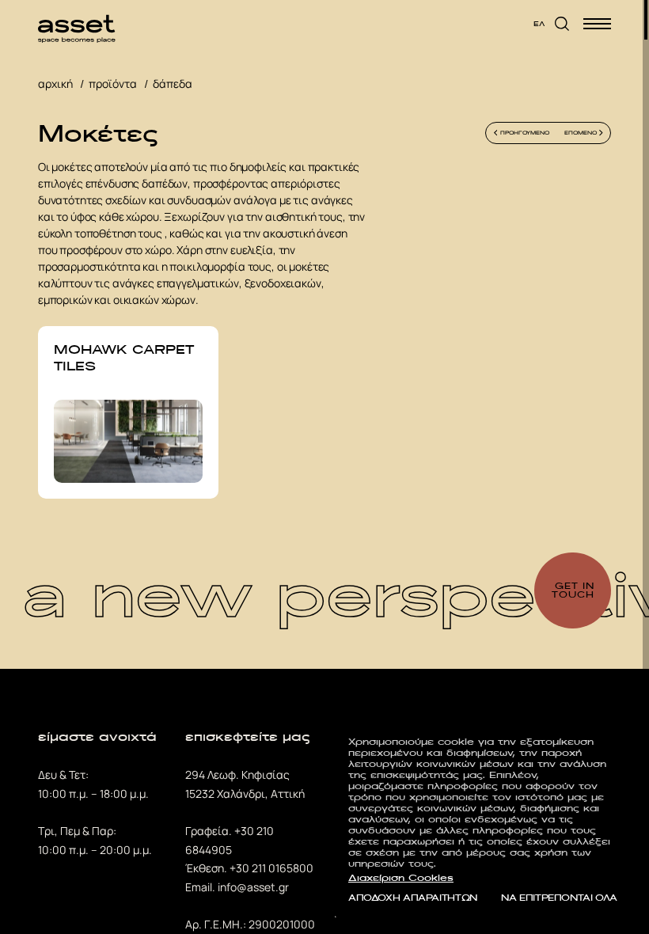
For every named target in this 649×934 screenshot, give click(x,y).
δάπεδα (172, 83)
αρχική (55, 83)
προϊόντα (113, 83)
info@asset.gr (253, 886)
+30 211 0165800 (271, 867)
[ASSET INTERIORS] (77, 23)
